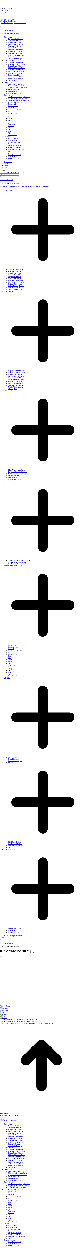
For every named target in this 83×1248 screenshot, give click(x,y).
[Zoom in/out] (7, 1117)
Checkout (10, 30)
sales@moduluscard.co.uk (18, 23)
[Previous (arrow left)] (1, 1119)
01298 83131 (5, 23)
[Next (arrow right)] (3, 1119)
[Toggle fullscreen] (5, 1117)
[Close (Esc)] (1, 1117)
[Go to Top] (41, 1106)
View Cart (3, 30)
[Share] (3, 1117)
